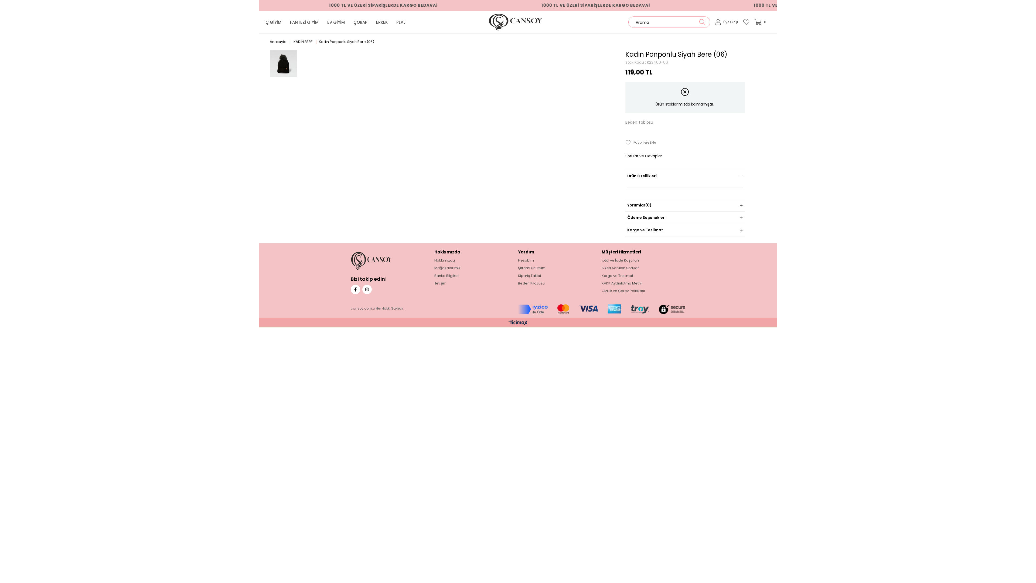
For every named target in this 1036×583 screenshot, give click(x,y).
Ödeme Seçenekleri (646, 217)
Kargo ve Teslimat (645, 230)
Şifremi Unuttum (532, 268)
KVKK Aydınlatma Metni (622, 283)
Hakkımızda (444, 260)
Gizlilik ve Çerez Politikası (623, 291)
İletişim (440, 283)
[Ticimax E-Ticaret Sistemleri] (518, 323)
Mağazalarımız (447, 268)
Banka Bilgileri (446, 275)
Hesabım (526, 260)
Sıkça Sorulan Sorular (620, 268)
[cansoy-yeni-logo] (380, 260)
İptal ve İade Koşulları (620, 260)
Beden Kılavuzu (531, 283)
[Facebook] (355, 289)
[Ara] (702, 22)
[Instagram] (367, 289)
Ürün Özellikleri (642, 176)
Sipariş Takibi (529, 275)
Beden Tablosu (639, 122)
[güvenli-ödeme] (601, 309)
